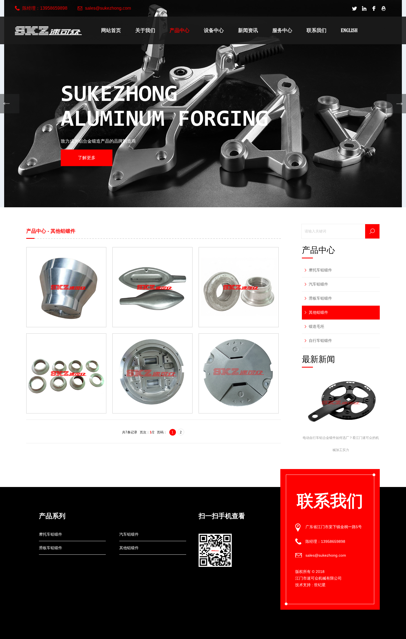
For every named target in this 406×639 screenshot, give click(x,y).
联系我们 (316, 30)
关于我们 (145, 30)
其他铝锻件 (318, 312)
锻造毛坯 (316, 326)
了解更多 (87, 157)
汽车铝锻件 (318, 284)
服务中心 (282, 30)
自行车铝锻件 (320, 340)
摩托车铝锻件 (320, 270)
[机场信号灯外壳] (239, 373)
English (349, 30)
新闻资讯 (248, 30)
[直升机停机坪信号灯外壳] (152, 373)
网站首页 (111, 30)
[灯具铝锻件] (66, 287)
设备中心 (214, 30)
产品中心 (179, 30)
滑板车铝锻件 (320, 298)
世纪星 (320, 585)
